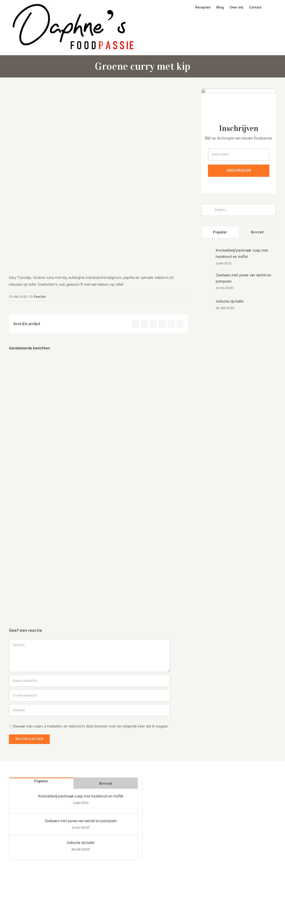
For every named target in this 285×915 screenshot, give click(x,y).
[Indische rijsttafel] (207, 300)
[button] (269, 7)
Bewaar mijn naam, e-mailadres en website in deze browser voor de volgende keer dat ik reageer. (91, 726)
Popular (220, 232)
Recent (257, 232)
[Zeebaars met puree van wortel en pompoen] (207, 279)
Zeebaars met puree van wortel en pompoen (243, 278)
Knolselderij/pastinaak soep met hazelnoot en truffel (242, 253)
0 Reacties (38, 297)
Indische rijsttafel (229, 301)
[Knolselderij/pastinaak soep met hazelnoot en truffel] (207, 252)
